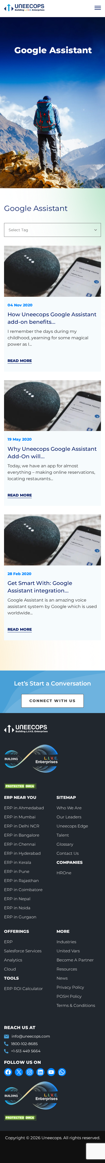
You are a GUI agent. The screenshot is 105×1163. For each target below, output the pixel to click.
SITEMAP (66, 797)
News (62, 978)
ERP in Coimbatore (23, 889)
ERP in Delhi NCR (21, 826)
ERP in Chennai (20, 844)
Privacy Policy (70, 987)
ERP (8, 941)
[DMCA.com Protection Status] (44, 786)
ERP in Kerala (17, 862)
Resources (67, 969)
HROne (64, 872)
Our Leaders (69, 816)
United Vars (68, 950)
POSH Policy (69, 996)
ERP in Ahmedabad (24, 807)
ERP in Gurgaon (20, 916)
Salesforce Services (22, 950)
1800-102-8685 (24, 1043)
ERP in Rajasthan (21, 880)
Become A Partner (75, 959)
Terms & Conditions (76, 1005)
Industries (66, 941)
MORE (63, 931)
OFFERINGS (16, 931)
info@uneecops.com (31, 1036)
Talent (63, 835)
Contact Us (68, 853)
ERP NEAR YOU (20, 797)
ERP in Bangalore (21, 835)
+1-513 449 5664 (25, 1051)
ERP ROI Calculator (23, 988)
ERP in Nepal (17, 898)
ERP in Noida (17, 907)
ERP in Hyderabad (22, 853)
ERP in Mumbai (20, 816)
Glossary (65, 844)
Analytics (13, 959)
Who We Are (69, 807)
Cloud (10, 969)
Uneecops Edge (72, 826)
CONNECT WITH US (52, 700)
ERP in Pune (16, 871)
